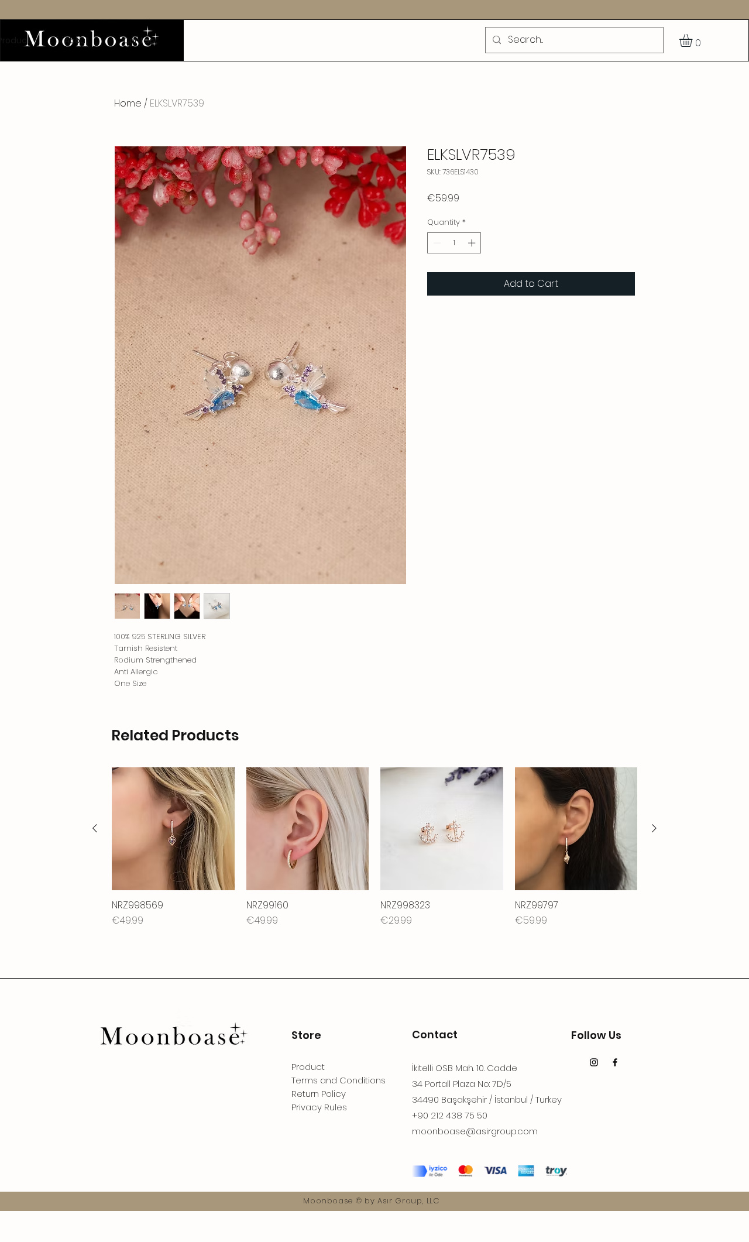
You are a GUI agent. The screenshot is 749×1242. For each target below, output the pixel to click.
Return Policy (318, 1093)
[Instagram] (594, 1062)
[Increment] (473, 243)
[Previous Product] (95, 828)
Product (308, 1067)
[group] (374, 847)
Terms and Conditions (338, 1080)
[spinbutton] (454, 243)
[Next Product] (654, 828)
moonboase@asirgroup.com (475, 1131)
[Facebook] (615, 1062)
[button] (693, 40)
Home (128, 103)
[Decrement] (436, 243)
